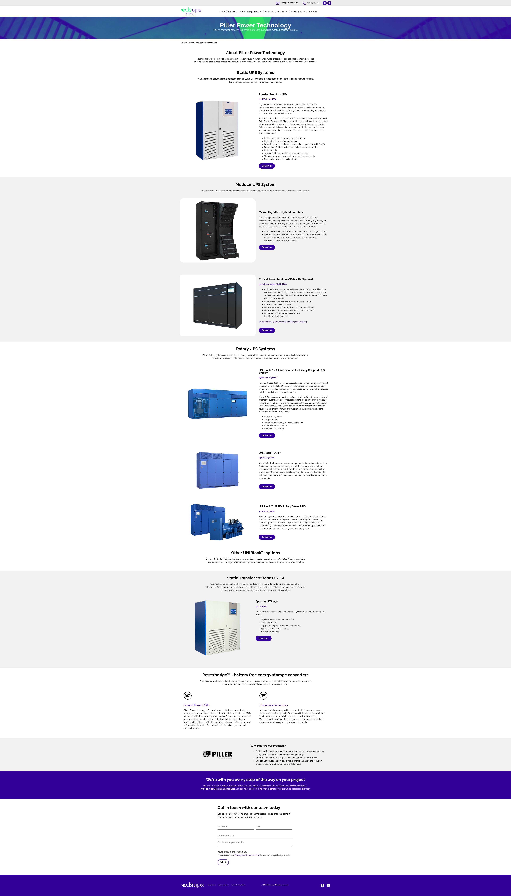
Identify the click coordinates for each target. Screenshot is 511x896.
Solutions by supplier (274, 11)
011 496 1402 (313, 3)
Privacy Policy (223, 885)
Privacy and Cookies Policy (247, 855)
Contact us (212, 885)
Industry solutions (298, 11)
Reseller (313, 11)
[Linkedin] (329, 3)
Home (222, 11)
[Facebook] (325, 3)
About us (232, 11)
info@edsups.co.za (290, 3)
